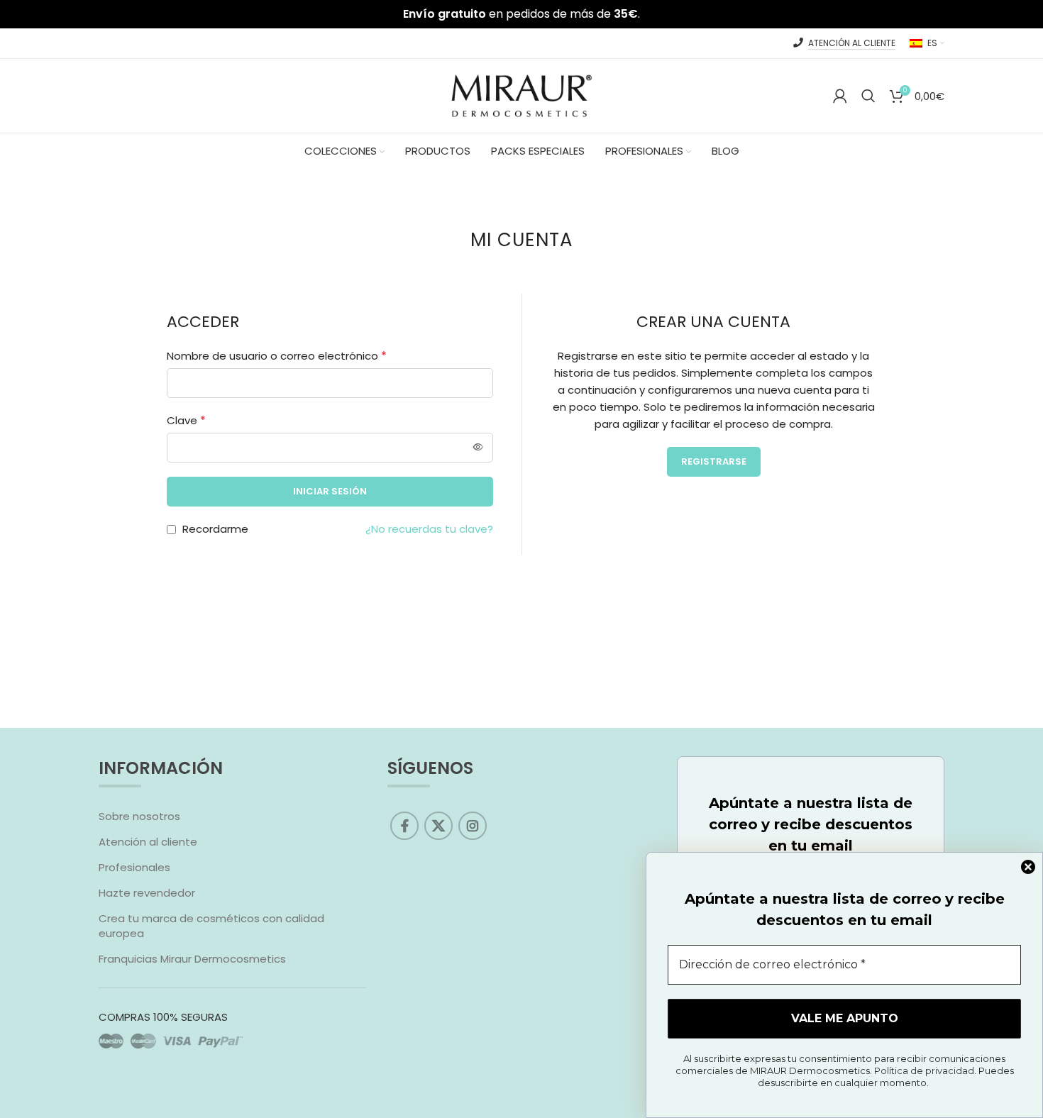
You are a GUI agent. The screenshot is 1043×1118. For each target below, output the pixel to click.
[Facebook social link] (404, 826)
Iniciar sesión (330, 491)
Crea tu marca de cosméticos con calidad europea (211, 926)
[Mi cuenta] (840, 96)
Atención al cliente (148, 841)
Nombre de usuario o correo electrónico (277, 356)
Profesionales (134, 867)
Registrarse (713, 461)
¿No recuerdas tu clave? (429, 528)
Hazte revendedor (147, 892)
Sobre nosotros (139, 816)
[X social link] (438, 826)
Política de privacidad (924, 1070)
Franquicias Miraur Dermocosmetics (192, 958)
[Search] (868, 96)
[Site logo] (521, 94)
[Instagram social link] (472, 826)
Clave (186, 420)
